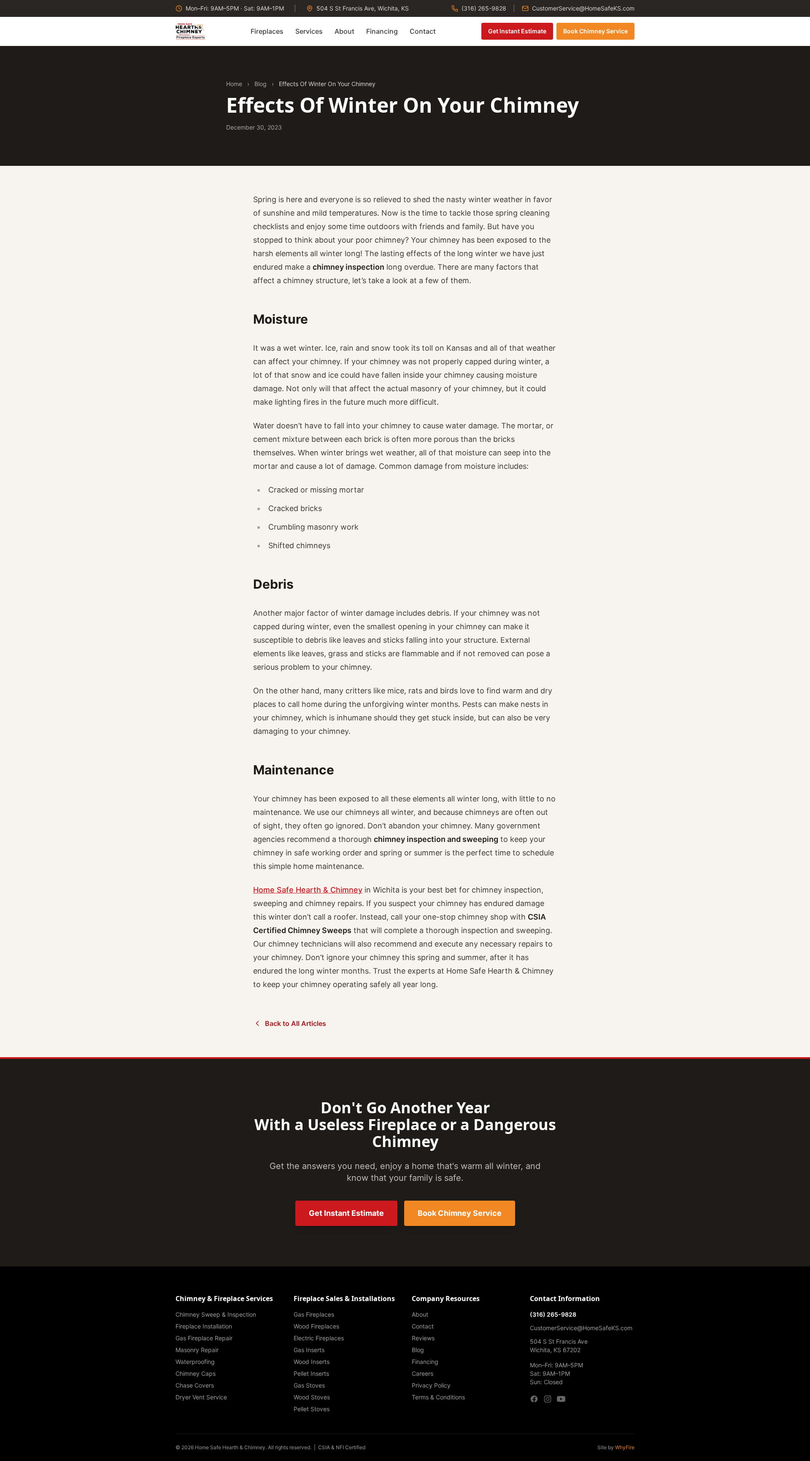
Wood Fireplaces (316, 1326)
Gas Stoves (309, 1385)
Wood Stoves (312, 1397)
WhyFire (624, 1447)
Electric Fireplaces (319, 1338)
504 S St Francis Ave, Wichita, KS (362, 8)
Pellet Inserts (311, 1373)
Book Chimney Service (595, 31)
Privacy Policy (431, 1385)
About (344, 31)
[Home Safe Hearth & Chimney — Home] (190, 31)
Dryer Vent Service (201, 1397)
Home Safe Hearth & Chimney (307, 889)
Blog (260, 83)
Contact (423, 31)
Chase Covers (195, 1385)
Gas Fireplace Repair (204, 1338)
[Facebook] (534, 1399)
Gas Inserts (309, 1349)
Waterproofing (195, 1361)
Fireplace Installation (204, 1326)
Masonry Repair (197, 1349)
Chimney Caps (196, 1373)
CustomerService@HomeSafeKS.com (582, 8)
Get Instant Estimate (517, 31)
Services (309, 31)
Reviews (423, 1338)
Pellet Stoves (311, 1408)
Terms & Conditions (438, 1397)
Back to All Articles (295, 1023)
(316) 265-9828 (483, 8)
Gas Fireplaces (314, 1314)
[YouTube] (561, 1399)
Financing (382, 31)
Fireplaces (267, 31)
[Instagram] (547, 1399)
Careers (422, 1373)
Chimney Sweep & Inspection (216, 1314)
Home (234, 83)
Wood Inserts (311, 1361)
